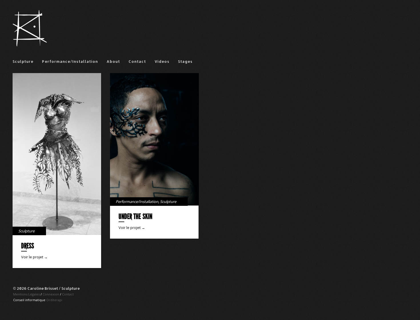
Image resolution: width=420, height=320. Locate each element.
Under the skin (135, 216)
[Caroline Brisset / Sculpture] (30, 45)
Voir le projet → (34, 256)
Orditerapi (54, 300)
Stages (185, 61)
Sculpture (23, 61)
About (113, 61)
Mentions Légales (26, 294)
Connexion (51, 294)
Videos (162, 61)
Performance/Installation (70, 61)
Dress (27, 245)
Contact (137, 61)
